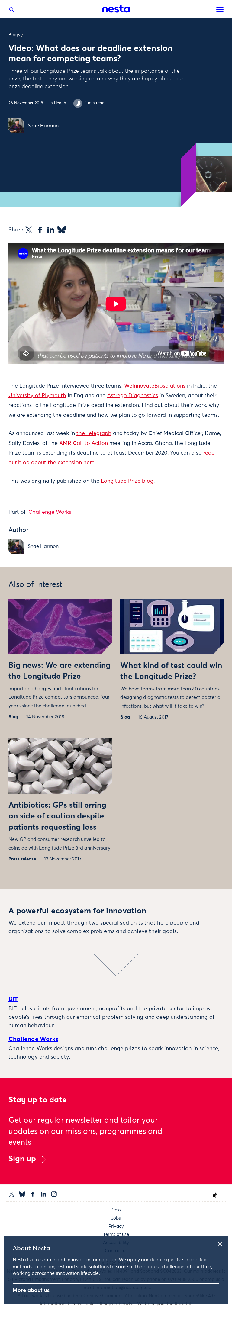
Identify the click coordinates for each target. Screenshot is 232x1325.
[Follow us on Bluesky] (22, 1194)
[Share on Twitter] (28, 230)
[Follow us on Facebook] (33, 1194)
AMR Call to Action (83, 443)
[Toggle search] (12, 11)
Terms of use (116, 1234)
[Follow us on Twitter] (11, 1194)
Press (116, 1210)
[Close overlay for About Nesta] (222, 1243)
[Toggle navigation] (220, 9)
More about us (31, 1290)
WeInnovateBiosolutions (154, 386)
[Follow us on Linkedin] (43, 1194)
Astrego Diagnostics (132, 395)
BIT (13, 999)
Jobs (116, 1218)
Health (60, 103)
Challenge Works (49, 512)
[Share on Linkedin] (51, 230)
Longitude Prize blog (127, 481)
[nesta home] (116, 9)
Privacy (116, 1226)
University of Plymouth (37, 395)
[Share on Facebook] (40, 230)
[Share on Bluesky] (61, 230)
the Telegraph (93, 433)
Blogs (14, 35)
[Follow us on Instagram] (54, 1194)
